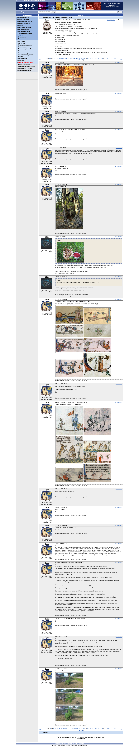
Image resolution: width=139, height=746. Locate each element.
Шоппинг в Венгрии (24, 70)
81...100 (100, 58)
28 (63, 58)
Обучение (21, 60)
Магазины (21, 43)
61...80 (95, 58)
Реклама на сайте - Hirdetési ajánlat (98, 0)
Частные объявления (25, 33)
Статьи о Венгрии (24, 23)
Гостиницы (21, 41)
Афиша (20, 25)
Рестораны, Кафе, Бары (26, 49)
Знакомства (22, 37)
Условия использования (116, 0)
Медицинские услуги (25, 45)
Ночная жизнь (22, 47)
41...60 (89, 58)
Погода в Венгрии (24, 31)
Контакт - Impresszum (58, 745)
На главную (19, 0)
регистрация (30, 12)
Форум (20, 35)
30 (66, 58)
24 (55, 58)
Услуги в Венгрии (23, 29)
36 (78, 58)
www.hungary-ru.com (62, 743)
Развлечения (22, 59)
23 (54, 58)
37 (79, 58)
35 (76, 58)
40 (85, 58)
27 (61, 58)
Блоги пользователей (25, 39)
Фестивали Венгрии (24, 27)
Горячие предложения (25, 62)
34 (74, 58)
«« (40, 59)
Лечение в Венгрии (24, 65)
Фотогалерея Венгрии (25, 21)
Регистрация (81, 738)
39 (83, 58)
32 (70, 58)
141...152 (80, 60)
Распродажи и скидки (25, 68)
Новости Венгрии (23, 17)
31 (68, 58)
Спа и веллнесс (23, 51)
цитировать (111, 20)
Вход (22, 12)
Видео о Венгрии (23, 19)
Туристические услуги (25, 55)
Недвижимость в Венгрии (26, 67)
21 (50, 58)
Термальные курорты (25, 53)
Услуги (20, 57)
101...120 (106, 58)
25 (57, 58)
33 (72, 58)
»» (121, 59)
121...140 (113, 58)
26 (59, 58)
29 (65, 58)
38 (81, 58)
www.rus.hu (72, 743)
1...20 (46, 58)
